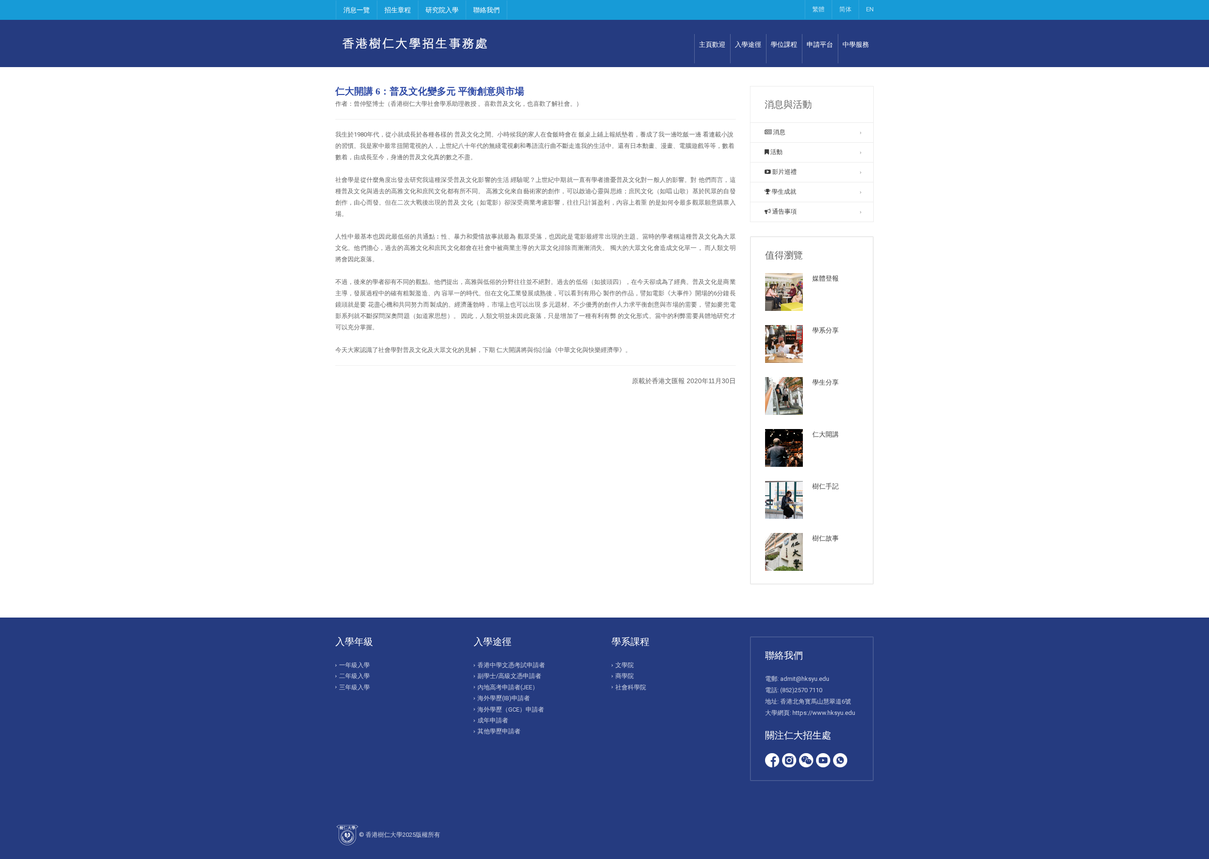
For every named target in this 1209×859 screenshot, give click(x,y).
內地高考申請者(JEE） (507, 687)
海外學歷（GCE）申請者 (510, 709)
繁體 (818, 9)
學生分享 (825, 382)
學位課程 (784, 44)
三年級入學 (354, 687)
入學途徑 (748, 44)
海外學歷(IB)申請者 (503, 698)
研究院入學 (442, 10)
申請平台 (820, 44)
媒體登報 (825, 278)
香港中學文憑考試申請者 (511, 665)
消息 (778, 132)
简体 (845, 9)
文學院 (624, 665)
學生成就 (783, 191)
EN (870, 9)
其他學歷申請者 (498, 731)
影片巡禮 (784, 171)
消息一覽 (356, 10)
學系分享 (825, 330)
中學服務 (856, 44)
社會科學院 (630, 687)
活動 (776, 151)
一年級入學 (354, 665)
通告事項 (784, 211)
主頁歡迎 (712, 44)
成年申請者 (492, 720)
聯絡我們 (486, 10)
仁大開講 (825, 434)
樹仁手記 (825, 486)
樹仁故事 (825, 538)
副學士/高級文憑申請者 (509, 675)
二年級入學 (354, 675)
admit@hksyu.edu (804, 678)
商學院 (624, 675)
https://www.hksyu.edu (823, 712)
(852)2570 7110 (801, 690)
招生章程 (397, 10)
